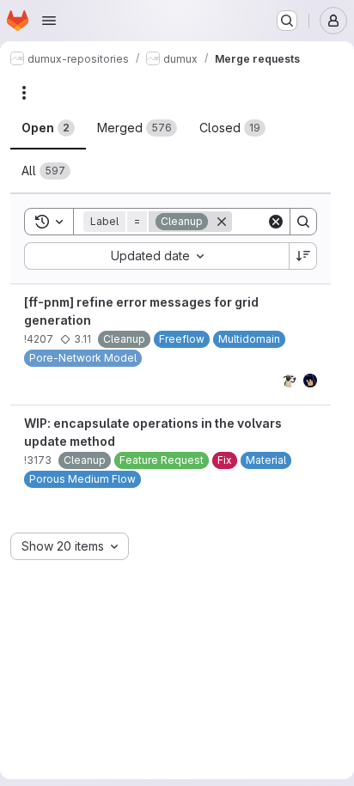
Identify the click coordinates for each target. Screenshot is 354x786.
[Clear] (276, 221)
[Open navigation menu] (49, 20)
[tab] (48, 128)
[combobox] (156, 256)
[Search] (303, 221)
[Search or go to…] (287, 20)
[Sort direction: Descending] (303, 256)
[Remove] (221, 221)
